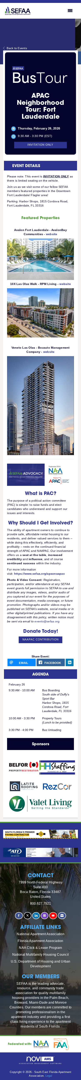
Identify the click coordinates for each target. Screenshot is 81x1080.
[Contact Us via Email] (62, 915)
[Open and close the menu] (54, 11)
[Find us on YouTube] (53, 915)
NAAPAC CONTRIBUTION (40, 639)
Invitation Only (40, 144)
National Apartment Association (40, 934)
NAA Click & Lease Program (40, 947)
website (51, 234)
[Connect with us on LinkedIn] (36, 915)
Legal (48, 1075)
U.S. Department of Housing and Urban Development (40, 963)
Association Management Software (40, 1063)
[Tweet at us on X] (27, 915)
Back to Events (17, 48)
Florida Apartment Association (40, 941)
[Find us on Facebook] (19, 915)
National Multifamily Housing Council (40, 954)
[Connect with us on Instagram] (44, 915)
